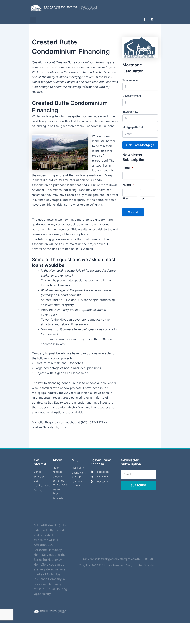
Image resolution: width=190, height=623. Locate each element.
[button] (33, 20)
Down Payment (131, 95)
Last (143, 198)
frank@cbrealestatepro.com (119, 559)
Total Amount (130, 80)
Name (128, 185)
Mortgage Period (132, 127)
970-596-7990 (146, 559)
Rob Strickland (147, 565)
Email (127, 168)
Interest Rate (130, 111)
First (125, 198)
